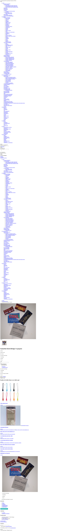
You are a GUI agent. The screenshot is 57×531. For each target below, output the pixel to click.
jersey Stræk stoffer (6, 111)
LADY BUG (6, 260)
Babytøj (7, 40)
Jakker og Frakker (8, 30)
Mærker (1, 376)
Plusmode (7, 180)
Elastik (5, 139)
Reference (1, 377)
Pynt (4, 124)
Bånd (4, 135)
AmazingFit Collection (9, 26)
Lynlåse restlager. (6, 168)
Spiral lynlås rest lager (9, 12)
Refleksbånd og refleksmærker (8, 142)
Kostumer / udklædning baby (10, 59)
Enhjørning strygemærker (7, 95)
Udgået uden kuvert (8, 230)
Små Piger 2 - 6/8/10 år (9, 67)
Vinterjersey (5, 118)
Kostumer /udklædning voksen (10, 58)
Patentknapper (6, 289)
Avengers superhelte (7, 84)
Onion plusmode (8, 70)
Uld (4, 110)
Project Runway (6, 71)
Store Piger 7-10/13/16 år (9, 68)
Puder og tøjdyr (8, 18)
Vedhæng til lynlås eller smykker (10, 11)
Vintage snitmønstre (6, 72)
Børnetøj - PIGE (8, 47)
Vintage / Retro (8, 23)
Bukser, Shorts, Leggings (9, 201)
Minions (5, 100)
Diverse (7, 193)
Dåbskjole (7, 37)
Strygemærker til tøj (5, 74)
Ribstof (5, 115)
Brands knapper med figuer (8, 127)
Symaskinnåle (6, 125)
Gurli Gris (5, 97)
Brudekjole (7, 25)
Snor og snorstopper (7, 297)
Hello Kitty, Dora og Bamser (8, 105)
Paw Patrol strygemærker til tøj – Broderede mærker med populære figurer (14, 259)
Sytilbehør (3, 120)
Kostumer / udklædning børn (10, 214)
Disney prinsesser (8, 80)
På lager (1, 378)
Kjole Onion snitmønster (9, 218)
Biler (4, 93)
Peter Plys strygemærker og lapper (10, 77)
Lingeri (7, 29)
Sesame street (6, 96)
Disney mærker (6, 76)
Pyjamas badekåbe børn (9, 51)
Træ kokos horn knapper (7, 132)
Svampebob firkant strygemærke (8, 102)
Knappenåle (5, 122)
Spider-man (5, 85)
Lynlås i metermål (6, 4)
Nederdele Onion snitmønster (10, 63)
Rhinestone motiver (6, 92)
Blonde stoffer (6, 268)
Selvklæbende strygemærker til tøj (8, 83)
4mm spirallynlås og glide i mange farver (11, 5)
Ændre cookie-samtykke (4, 508)
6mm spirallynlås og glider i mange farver (11, 6)
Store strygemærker (6, 243)
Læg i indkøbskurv (3, 364)
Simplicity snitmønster (7, 17)
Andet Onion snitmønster (9, 222)
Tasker (7, 176)
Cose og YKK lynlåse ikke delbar (8, 172)
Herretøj (7, 52)
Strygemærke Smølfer (7, 88)
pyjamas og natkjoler (9, 35)
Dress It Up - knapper (7, 131)
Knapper (3, 126)
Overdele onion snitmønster (9, 65)
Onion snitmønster (6, 61)
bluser (6, 34)
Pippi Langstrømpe (6, 91)
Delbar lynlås (6, 8)
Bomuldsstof (5, 112)
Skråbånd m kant (6, 293)
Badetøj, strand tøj (8, 41)
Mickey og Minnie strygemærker (10, 235)
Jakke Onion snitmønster (9, 62)
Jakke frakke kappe (8, 45)
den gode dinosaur (8, 81)
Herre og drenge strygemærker (8, 94)
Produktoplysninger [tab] (5, 367)
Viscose (5, 114)
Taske (6, 46)
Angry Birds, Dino (6, 104)
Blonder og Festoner (7, 137)
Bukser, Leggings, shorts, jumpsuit (10, 36)
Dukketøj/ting (8, 33)
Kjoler (6, 31)
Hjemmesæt (7, 20)
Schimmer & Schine (7, 99)
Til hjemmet (7, 19)
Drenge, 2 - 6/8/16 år (9, 69)
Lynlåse (3, 159)
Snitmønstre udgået (6, 73)
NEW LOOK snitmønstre (7, 42)
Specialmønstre (8, 226)
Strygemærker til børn (7, 89)
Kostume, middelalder (9, 60)
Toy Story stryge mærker (9, 239)
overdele (7, 48)
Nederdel (7, 44)
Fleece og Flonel (6, 272)
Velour (5, 119)
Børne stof (5, 108)
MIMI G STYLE (8, 22)
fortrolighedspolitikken (8, 526)
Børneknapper (6, 129)
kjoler (6, 43)
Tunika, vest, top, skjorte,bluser (10, 188)
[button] (28, 144)
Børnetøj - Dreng (8, 49)
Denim (5, 264)
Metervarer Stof (4, 263)
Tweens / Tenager (8, 54)
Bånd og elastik (4, 134)
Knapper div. (6, 284)
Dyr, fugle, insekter (6, 247)
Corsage (7, 184)
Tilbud (5, 116)
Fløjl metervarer (6, 113)
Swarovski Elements (7, 123)
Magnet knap (6, 133)
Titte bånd (5, 141)
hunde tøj (7, 197)
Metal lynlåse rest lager (9, 13)
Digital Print (5, 109)
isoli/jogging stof (6, 117)
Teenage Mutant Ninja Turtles (8, 101)
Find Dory (7, 238)
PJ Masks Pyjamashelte (9, 90)
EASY (7, 39)
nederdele (7, 189)
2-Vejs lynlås (6, 9)
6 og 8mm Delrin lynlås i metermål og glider (12, 163)
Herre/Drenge (8, 24)
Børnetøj (7, 28)
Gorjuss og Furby (6, 255)
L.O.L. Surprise (6, 86)
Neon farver (5, 280)
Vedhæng (5, 10)
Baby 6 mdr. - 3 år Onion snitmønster (11, 66)
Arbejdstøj (7, 38)
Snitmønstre (3, 16)
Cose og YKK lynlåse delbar (8, 15)
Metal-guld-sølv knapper (7, 285)
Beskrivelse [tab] (3, 366)
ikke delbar (5, 164)
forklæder (7, 21)
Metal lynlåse (6, 14)
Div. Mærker (6, 87)
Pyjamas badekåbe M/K (9, 209)
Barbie (5, 98)
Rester (5, 276)
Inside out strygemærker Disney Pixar (11, 234)
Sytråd (5, 121)
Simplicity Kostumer (7, 56)
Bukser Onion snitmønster (9, 64)
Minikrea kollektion (6, 55)
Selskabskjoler (8, 27)
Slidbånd (5, 140)
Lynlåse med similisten (7, 3)
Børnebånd (5, 138)
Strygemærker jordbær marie (8, 251)
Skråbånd (5, 136)
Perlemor (5, 130)
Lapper (5, 106)
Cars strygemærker (8, 79)
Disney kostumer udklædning (10, 213)
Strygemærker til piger (7, 75)
